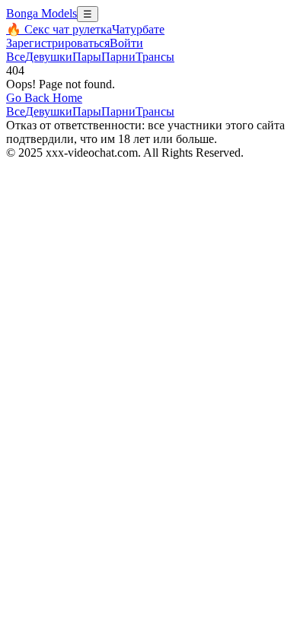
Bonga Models (41, 13)
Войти (126, 43)
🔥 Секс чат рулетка (59, 29)
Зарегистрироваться (58, 43)
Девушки (48, 56)
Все (15, 56)
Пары (86, 56)
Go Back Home (44, 97)
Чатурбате (138, 29)
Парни (118, 56)
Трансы (155, 56)
